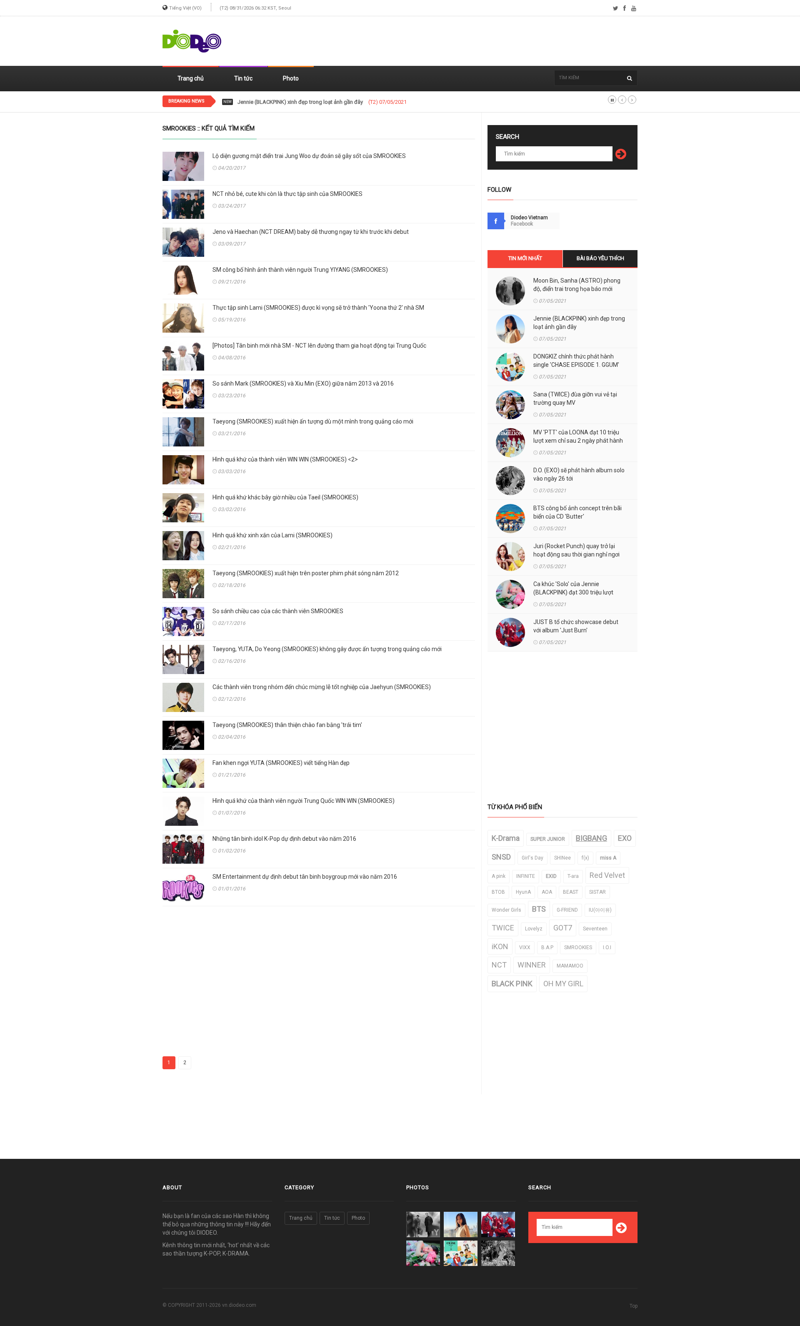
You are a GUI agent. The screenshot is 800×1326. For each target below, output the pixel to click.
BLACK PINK (512, 983)
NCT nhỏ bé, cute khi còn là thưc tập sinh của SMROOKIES (287, 194)
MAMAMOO (570, 966)
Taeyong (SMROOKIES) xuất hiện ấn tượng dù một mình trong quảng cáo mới (312, 421)
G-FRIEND (567, 910)
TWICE (503, 927)
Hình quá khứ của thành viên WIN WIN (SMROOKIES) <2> (285, 459)
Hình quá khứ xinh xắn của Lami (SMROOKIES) (272, 535)
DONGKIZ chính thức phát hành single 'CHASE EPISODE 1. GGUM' (576, 360)
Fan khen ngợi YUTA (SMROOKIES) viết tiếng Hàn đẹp (281, 763)
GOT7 (562, 927)
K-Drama (506, 838)
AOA (547, 892)
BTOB (498, 892)
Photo (291, 78)
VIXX (524, 947)
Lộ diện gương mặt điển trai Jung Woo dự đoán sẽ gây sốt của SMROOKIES (309, 156)
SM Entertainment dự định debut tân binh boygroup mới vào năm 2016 (304, 876)
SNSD (501, 856)
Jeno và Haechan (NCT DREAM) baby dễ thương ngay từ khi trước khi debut (310, 231)
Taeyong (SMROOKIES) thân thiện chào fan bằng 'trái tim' (287, 725)
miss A (608, 858)
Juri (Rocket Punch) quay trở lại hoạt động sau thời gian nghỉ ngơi (576, 550)
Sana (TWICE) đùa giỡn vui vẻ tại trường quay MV (575, 398)
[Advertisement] (486, 41)
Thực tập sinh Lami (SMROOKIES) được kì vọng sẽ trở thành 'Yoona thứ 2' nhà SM (318, 307)
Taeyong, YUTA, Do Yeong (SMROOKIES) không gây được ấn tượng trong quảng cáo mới (327, 649)
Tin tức (243, 78)
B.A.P (547, 947)
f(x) (585, 858)
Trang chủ (191, 78)
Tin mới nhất (525, 258)
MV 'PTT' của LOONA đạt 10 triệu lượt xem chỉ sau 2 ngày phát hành (578, 436)
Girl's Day (532, 858)
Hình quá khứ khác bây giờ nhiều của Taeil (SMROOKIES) (285, 497)
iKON (500, 946)
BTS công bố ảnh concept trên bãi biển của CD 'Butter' (577, 512)
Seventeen (595, 929)
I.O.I (607, 947)
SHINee (562, 858)
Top (634, 1306)
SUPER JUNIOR (547, 839)
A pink (498, 876)
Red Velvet (607, 875)
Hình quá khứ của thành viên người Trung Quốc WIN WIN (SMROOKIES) (303, 800)
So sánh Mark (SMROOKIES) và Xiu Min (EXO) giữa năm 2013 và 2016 (303, 383)
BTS (539, 909)
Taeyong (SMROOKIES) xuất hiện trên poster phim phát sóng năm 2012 (305, 573)
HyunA (523, 892)
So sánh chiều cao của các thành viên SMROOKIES (277, 611)
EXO (625, 838)
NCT (499, 964)
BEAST (570, 892)
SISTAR (597, 892)
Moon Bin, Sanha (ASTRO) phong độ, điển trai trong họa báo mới (576, 284)
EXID (551, 876)
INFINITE (525, 876)
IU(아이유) (600, 910)
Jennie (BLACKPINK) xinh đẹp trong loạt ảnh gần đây (579, 322)
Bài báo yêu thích (600, 258)
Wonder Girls (506, 910)
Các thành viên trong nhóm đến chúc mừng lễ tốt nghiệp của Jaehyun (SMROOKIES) (321, 687)
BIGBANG (591, 838)
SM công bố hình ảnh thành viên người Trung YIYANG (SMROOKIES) (300, 269)
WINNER (532, 964)
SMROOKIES (578, 947)
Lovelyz (533, 929)
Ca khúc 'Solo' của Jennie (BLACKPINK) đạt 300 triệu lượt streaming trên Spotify (573, 592)
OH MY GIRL (563, 983)
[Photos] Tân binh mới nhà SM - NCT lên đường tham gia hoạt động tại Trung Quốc (319, 345)
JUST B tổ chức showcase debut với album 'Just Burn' (575, 626)
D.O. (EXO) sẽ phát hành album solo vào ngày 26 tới (579, 474)
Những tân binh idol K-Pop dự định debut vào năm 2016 (284, 838)
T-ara (573, 876)
